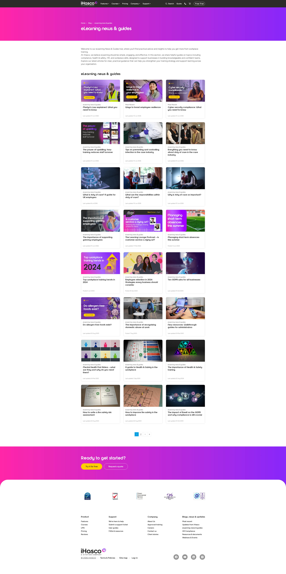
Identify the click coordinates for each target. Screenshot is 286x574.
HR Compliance (188, 531)
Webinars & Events (189, 538)
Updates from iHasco (190, 525)
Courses (84, 525)
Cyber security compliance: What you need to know (184, 108)
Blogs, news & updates (193, 517)
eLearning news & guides (192, 528)
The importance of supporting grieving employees (97, 238)
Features (84, 521)
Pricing (84, 531)
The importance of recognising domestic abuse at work (140, 326)
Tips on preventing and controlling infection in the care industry (142, 151)
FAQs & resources (116, 531)
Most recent (187, 521)
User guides (113, 528)
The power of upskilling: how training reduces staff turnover (98, 151)
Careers (151, 528)
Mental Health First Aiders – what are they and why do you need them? (99, 370)
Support (112, 517)
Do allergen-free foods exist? (97, 325)
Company (153, 517)
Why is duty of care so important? (184, 195)
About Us (151, 521)
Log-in (135, 558)
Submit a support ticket (118, 525)
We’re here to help (116, 521)
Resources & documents (192, 534)
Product (85, 517)
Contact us (152, 531)
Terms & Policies (107, 558)
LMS (83, 528)
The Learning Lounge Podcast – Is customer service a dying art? (142, 238)
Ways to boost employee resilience (143, 107)
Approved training (155, 525)
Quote (179, 4)
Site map (123, 558)
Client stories (153, 534)
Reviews (84, 534)
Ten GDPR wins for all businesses (184, 280)
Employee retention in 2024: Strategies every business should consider (141, 282)
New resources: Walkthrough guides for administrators (182, 326)
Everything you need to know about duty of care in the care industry (183, 152)
